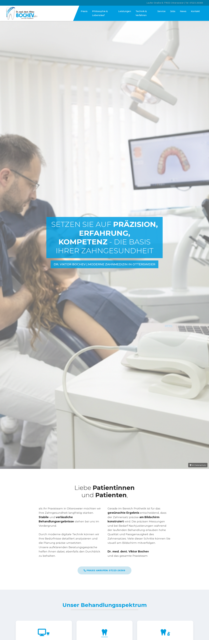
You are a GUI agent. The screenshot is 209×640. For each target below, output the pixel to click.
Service (161, 11)
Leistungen (124, 11)
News (183, 11)
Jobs (172, 11)
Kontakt (195, 11)
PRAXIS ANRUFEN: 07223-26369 (105, 570)
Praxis (84, 11)
